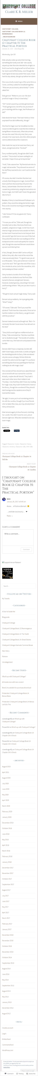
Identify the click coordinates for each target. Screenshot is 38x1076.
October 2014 (7, 957)
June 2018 (5, 834)
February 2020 (7, 811)
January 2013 (6, 1002)
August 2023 (6, 766)
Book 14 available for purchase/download (16, 688)
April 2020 (5, 800)
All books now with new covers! (13, 682)
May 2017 (5, 907)
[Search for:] (19, 586)
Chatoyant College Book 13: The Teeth (15, 634)
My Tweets (5, 598)
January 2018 (6, 862)
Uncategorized (9, 37)
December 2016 (7, 935)
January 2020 (6, 817)
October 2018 (7, 828)
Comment (26, 549)
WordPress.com (7, 1050)
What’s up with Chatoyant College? (14, 676)
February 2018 (7, 856)
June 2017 (5, 901)
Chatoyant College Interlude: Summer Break (17, 645)
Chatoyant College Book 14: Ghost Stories (16, 639)
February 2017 (7, 924)
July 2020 (5, 783)
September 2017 (8, 884)
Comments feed (7, 1045)
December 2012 (7, 1008)
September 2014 (8, 963)
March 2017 (6, 918)
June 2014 (5, 974)
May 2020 (5, 795)
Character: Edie (21, 447)
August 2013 (6, 991)
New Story (5, 651)
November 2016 (7, 940)
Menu (20, 21)
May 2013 (5, 997)
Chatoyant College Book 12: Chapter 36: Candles (22, 467)
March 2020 (6, 806)
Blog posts (5, 617)
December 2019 (7, 823)
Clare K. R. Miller (19, 12)
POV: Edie (29, 447)
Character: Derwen (8, 447)
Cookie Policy (6, 1067)
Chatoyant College (10, 29)
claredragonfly (19, 49)
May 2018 (5, 839)
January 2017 (6, 929)
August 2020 (6, 778)
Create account (7, 1028)
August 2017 (6, 890)
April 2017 (5, 912)
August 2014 (6, 969)
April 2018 (5, 845)
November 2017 (7, 873)
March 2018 (6, 851)
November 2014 (7, 952)
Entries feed (6, 1039)
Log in (4, 1033)
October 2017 (7, 879)
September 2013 (8, 985)
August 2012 (6, 1013)
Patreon (5, 656)
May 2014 (5, 980)
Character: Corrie (13, 444)
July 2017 (5, 896)
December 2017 (7, 868)
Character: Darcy (25, 444)
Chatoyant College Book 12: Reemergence (13, 33)
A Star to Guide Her (8, 611)
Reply (9, 516)
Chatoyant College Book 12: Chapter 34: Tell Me (16, 457)
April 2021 (5, 772)
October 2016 (7, 946)
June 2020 (5, 789)
